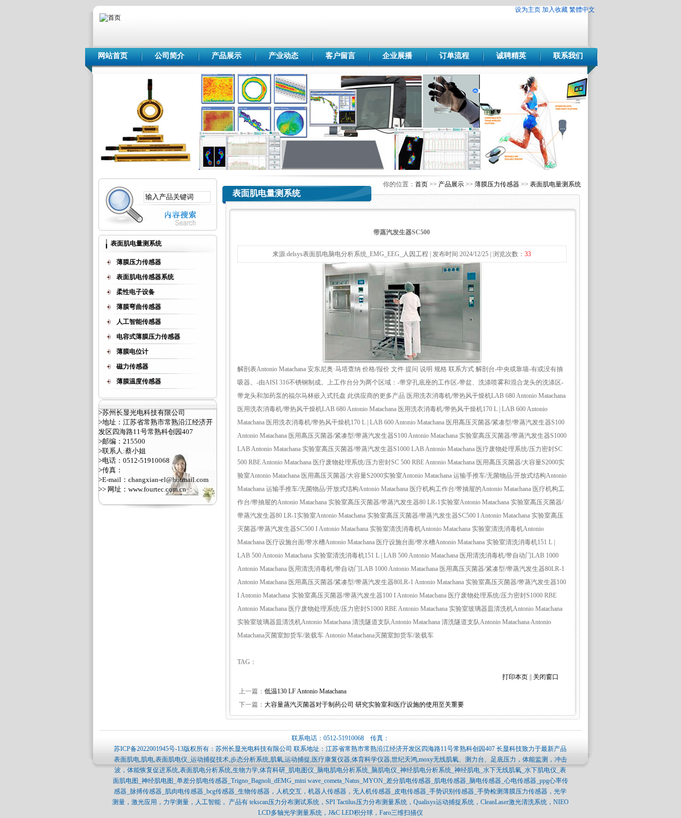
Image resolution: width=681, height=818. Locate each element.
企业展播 (397, 56)
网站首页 (113, 56)
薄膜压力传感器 (497, 184)
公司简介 (170, 56)
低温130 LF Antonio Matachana (305, 691)
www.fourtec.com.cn (157, 489)
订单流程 (454, 56)
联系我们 (568, 56)
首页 (421, 184)
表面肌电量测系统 (555, 184)
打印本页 (515, 677)
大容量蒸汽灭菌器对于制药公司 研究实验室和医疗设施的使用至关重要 (364, 704)
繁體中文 (582, 9)
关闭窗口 (546, 677)
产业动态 (283, 56)
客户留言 (340, 56)
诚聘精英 (511, 56)
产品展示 (227, 56)
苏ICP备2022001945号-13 (149, 748)
